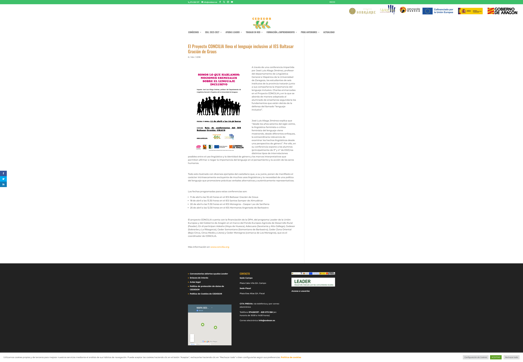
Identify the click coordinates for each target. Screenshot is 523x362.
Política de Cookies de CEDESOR (206, 294)
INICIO (332, 2)
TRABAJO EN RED (253, 32)
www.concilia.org (219, 247)
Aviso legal (195, 282)
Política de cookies (291, 357)
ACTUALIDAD (329, 32)
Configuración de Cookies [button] (475, 357)
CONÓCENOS (193, 32)
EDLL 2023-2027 (212, 32)
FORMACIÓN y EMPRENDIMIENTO (281, 32)
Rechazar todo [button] (511, 357)
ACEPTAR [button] (496, 357)
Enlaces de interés (199, 278)
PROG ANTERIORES (309, 32)
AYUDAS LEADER (233, 32)
